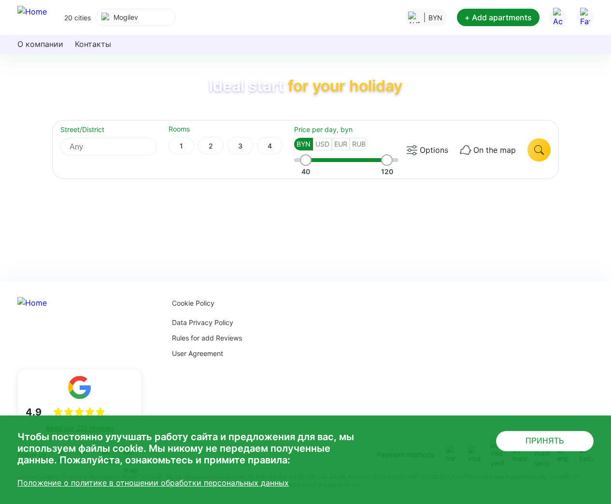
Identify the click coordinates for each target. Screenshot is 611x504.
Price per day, (323, 129)
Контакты (93, 44)
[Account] (558, 17)
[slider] (306, 160)
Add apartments (498, 17)
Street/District (82, 129)
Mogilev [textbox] (126, 17)
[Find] (539, 150)
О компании (40, 44)
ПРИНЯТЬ (545, 441)
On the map (494, 150)
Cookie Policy (193, 303)
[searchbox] (117, 146)
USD (322, 144)
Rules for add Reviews (207, 338)
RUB (359, 144)
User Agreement (197, 353)
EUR (340, 144)
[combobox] (136, 17)
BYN (304, 144)
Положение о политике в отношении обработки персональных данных (153, 483)
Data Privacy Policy (202, 322)
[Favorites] (585, 17)
